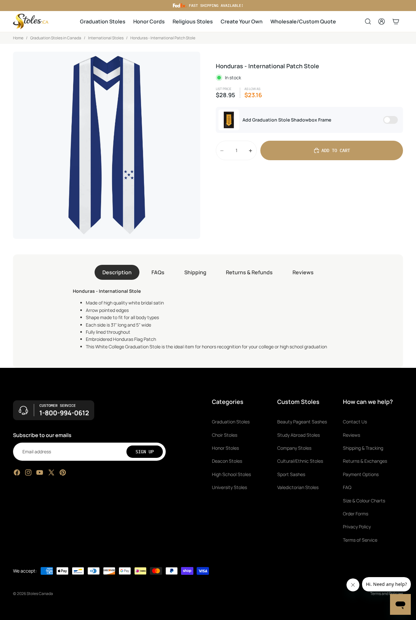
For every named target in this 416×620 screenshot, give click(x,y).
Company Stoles (294, 448)
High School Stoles (231, 474)
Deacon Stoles (227, 461)
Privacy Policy (357, 526)
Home (18, 38)
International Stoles (106, 38)
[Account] (381, 21)
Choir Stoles (224, 435)
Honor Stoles (225, 448)
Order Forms (355, 513)
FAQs (157, 272)
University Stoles (229, 487)
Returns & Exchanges (365, 461)
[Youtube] (40, 472)
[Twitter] (51, 472)
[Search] (368, 21)
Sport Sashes (291, 474)
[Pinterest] (63, 472)
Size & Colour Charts (364, 500)
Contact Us (355, 422)
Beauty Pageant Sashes (302, 422)
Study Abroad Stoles (298, 435)
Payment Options (361, 474)
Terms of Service (360, 540)
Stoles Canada (40, 593)
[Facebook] (17, 472)
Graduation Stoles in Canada (55, 38)
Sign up (145, 452)
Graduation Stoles (231, 422)
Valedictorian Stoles (297, 487)
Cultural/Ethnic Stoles (300, 461)
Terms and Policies (386, 593)
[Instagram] (28, 472)
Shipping (195, 272)
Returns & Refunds (249, 272)
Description (117, 272)
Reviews (303, 272)
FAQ (347, 487)
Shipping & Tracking (363, 448)
